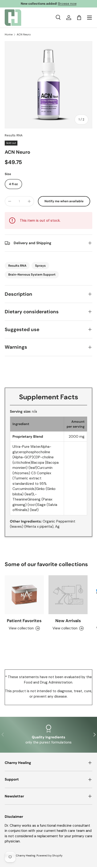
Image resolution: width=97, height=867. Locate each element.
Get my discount (25, 445)
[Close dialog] (91, 413)
